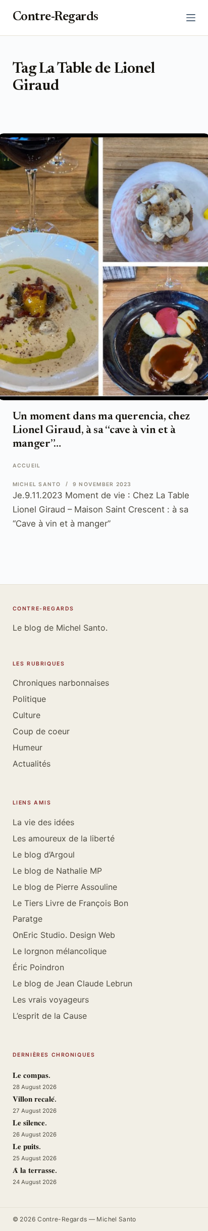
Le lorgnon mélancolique (60, 951)
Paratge (27, 919)
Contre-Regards (55, 17)
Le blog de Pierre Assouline (65, 887)
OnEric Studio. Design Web (64, 935)
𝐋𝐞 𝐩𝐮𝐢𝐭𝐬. (27, 1147)
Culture (26, 715)
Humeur (27, 747)
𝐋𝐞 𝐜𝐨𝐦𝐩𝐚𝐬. (31, 1076)
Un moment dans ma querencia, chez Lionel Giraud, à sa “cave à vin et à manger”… (101, 430)
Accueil (27, 465)
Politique (29, 699)
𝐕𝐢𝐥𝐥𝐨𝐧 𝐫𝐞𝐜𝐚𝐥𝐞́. (35, 1100)
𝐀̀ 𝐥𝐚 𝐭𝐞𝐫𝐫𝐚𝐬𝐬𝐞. (35, 1171)
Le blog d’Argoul (44, 854)
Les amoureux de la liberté (64, 838)
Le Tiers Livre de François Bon (70, 903)
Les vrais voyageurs (51, 1000)
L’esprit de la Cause (50, 1016)
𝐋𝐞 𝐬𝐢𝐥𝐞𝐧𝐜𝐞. (30, 1123)
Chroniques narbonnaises (61, 683)
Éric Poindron (38, 967)
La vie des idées (43, 822)
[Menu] (190, 17)
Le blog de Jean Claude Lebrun (72, 983)
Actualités (31, 764)
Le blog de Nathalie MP (57, 871)
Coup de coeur (41, 731)
